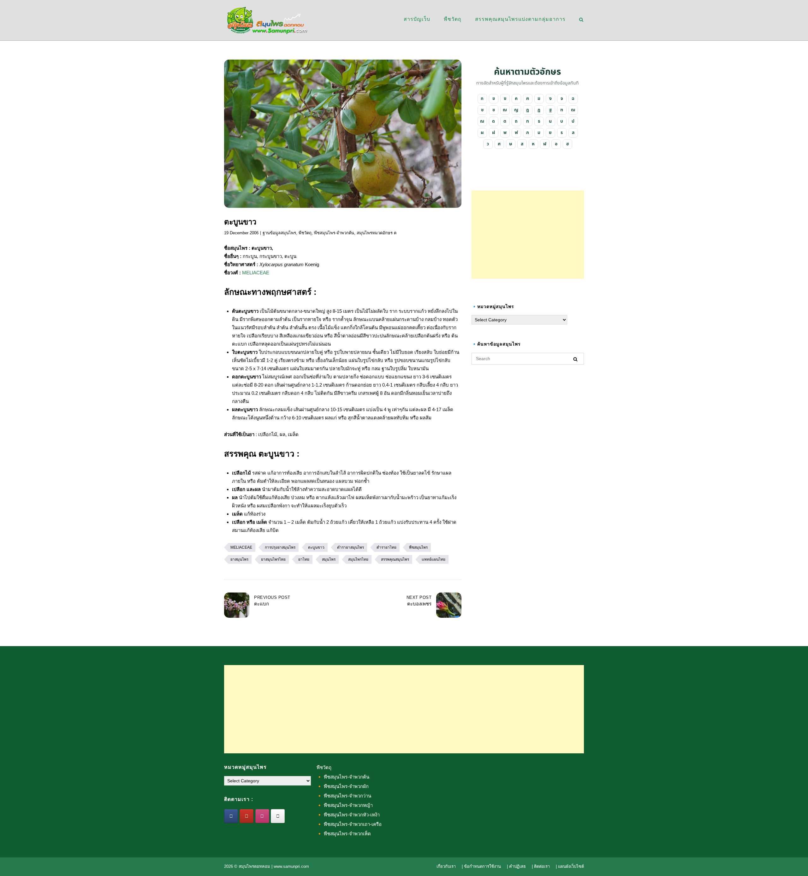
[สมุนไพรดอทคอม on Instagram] (262, 816)
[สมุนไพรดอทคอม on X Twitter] (278, 816)
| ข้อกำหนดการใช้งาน (481, 866)
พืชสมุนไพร (418, 547)
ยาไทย (303, 559)
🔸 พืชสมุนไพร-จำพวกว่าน (344, 795)
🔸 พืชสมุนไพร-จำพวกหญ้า (345, 805)
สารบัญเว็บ (417, 19)
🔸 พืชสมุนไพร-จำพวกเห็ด (344, 833)
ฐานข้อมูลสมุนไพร (279, 233)
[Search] (575, 359)
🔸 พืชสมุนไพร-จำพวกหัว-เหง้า (348, 814)
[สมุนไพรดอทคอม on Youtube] (246, 816)
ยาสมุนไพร (239, 559)
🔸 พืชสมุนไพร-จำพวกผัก (343, 786)
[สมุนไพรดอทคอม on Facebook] (231, 816)
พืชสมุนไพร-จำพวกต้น (334, 233)
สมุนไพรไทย (358, 559)
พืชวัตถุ (452, 19)
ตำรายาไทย (386, 547)
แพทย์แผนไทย (433, 559)
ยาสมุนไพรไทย (273, 559)
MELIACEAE (255, 272)
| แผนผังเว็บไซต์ (570, 866)
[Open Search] (581, 20)
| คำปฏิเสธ (516, 866)
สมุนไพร (329, 559)
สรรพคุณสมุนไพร (395, 559)
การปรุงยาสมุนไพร (280, 547)
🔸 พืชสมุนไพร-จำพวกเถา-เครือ (349, 824)
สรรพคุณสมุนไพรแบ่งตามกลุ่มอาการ (520, 19)
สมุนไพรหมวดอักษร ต (376, 233)
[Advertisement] (528, 234)
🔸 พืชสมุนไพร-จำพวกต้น (343, 777)
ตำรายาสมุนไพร (350, 547)
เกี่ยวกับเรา (446, 866)
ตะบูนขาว (316, 547)
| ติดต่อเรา (541, 866)
